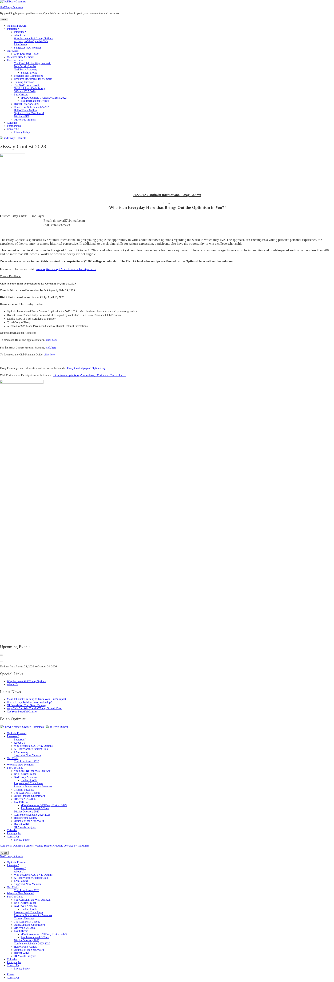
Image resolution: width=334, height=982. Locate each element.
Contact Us (13, 128)
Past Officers (21, 94)
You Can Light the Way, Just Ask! (32, 63)
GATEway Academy (25, 69)
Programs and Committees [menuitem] (28, 912)
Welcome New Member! (20, 56)
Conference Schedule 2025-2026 (32, 107)
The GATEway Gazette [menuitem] (27, 921)
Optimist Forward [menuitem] (16, 862)
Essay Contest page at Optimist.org (86, 368)
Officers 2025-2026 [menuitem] (24, 927)
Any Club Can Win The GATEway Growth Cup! (34, 708)
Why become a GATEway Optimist (33, 38)
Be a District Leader (25, 66)
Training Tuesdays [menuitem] (24, 918)
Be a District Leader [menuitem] (25, 902)
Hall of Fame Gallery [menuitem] (25, 946)
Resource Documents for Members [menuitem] (33, 915)
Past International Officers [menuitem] (35, 937)
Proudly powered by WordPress (71, 845)
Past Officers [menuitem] (21, 930)
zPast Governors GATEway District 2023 (44, 97)
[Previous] (1, 655)
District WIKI (21, 116)
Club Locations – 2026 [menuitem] (26, 890)
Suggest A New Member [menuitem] (27, 884)
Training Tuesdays (24, 82)
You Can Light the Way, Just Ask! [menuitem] (32, 899)
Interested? (13, 28)
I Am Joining (21, 44)
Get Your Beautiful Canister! (22, 711)
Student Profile (29, 72)
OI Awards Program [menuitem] (25, 956)
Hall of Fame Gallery (25, 110)
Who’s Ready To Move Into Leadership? (29, 702)
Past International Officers (35, 100)
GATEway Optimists (11, 7)
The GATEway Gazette (27, 85)
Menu (4, 19)
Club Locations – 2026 (26, 53)
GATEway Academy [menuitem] (25, 905)
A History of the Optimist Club (31, 41)
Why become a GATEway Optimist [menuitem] (33, 874)
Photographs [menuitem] (14, 962)
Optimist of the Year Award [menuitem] (29, 949)
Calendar (12, 122)
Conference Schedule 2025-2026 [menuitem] (32, 943)
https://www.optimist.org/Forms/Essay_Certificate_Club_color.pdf (89, 375)
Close (4, 853)
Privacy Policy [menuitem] (22, 968)
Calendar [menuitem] (12, 959)
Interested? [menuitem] (13, 865)
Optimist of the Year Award (29, 113)
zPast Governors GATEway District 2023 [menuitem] (44, 934)
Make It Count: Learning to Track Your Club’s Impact (36, 699)
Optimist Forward (16, 25)
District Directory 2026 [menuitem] (26, 940)
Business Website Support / (39, 845)
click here (51, 340)
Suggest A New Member (27, 47)
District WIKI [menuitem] (21, 952)
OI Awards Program (25, 119)
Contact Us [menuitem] (13, 965)
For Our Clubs (15, 60)
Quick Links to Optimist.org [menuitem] (29, 924)
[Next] (1, 661)
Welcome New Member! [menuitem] (20, 893)
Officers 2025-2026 (24, 91)
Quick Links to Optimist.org (29, 88)
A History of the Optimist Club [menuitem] (31, 877)
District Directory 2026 (26, 103)
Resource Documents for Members (33, 78)
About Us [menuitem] (19, 871)
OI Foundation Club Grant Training (26, 705)
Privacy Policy (22, 132)
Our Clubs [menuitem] (12, 887)
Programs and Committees (28, 75)
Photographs (14, 125)
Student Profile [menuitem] (29, 909)
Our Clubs (12, 50)
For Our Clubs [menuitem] (15, 896)
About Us (19, 35)
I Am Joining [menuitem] (21, 880)
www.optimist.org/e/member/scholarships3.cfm (66, 269)
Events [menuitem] (10, 974)
